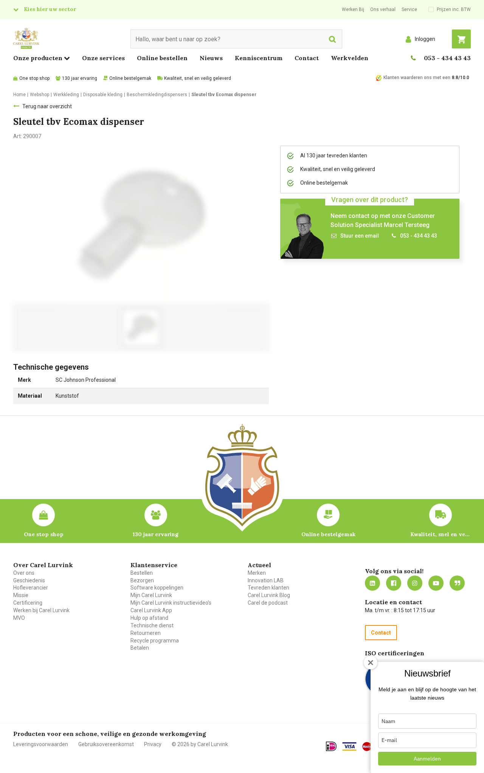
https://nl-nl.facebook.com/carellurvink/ (393, 583)
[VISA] (349, 746)
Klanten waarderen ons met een (416, 77)
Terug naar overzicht (47, 106)
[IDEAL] (331, 746)
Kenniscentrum (258, 58)
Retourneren (145, 633)
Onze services (103, 58)
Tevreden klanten (268, 588)
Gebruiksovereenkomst (106, 744)
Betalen (139, 648)
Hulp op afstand (149, 618)
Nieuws (211, 58)
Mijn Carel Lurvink (151, 595)
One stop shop (34, 78)
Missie (20, 595)
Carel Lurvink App (151, 610)
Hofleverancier (30, 588)
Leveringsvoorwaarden (40, 744)
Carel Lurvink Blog (269, 595)
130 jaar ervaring (79, 78)
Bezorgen (142, 580)
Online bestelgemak (130, 78)
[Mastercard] (369, 746)
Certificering (27, 603)
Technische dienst (152, 625)
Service (409, 9)
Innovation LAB (266, 580)
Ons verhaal (383, 9)
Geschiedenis (29, 580)
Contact (307, 58)
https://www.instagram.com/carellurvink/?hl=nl (414, 583)
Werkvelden (349, 58)
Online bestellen (162, 58)
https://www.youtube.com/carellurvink (436, 583)
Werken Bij (353, 9)
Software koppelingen (156, 588)
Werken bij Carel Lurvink (41, 610)
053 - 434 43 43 (447, 58)
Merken (257, 573)
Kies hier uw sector (50, 9)
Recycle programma (154, 641)
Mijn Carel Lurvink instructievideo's (170, 603)
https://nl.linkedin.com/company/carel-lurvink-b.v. (372, 583)
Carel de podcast (268, 603)
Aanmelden (427, 758)
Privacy (152, 744)
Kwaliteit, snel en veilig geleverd (197, 78)
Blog (457, 583)
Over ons (23, 573)
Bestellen (141, 573)
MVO (19, 618)
